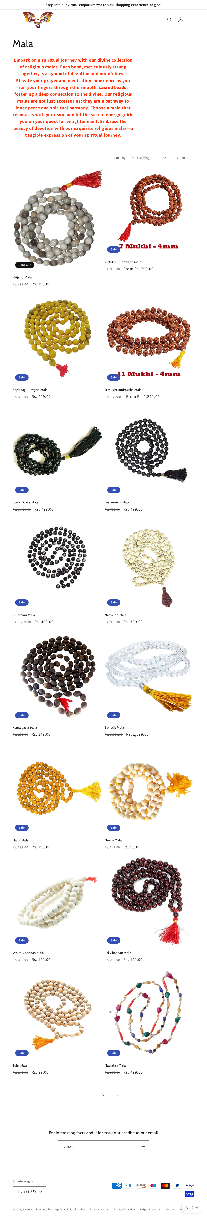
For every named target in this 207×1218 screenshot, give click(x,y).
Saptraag (29, 1209)
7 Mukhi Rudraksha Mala (123, 262)
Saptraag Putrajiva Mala (30, 390)
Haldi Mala (21, 840)
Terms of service (124, 1209)
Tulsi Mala (20, 1065)
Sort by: (120, 157)
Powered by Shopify (49, 1209)
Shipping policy (150, 1209)
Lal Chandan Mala (118, 953)
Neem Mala (113, 840)
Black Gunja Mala (26, 502)
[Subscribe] (143, 1146)
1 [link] (90, 1095)
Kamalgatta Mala (25, 727)
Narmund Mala (115, 615)
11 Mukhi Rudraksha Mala (123, 390)
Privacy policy (99, 1209)
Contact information (179, 1209)
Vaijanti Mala (22, 277)
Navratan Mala (115, 1065)
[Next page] (117, 1095)
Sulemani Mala (24, 615)
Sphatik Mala (114, 727)
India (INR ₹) (27, 1191)
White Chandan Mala (28, 953)
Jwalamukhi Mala (117, 502)
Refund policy (76, 1209)
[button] (15, 20)
